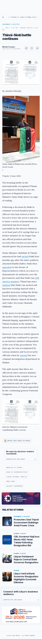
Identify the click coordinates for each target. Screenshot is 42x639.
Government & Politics (10, 24)
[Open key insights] (37, 48)
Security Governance (14, 486)
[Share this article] (26, 48)
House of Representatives (16, 472)
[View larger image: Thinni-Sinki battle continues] (21, 73)
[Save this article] (31, 48)
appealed (7, 267)
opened (23, 355)
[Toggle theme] (38, 3)
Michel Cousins (8, 47)
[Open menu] (2, 3)
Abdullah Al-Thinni (14, 467)
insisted (6, 285)
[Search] (34, 3)
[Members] (28, 3)
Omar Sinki (10, 481)
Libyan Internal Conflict (16, 477)
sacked (25, 256)
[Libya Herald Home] (14, 3)
